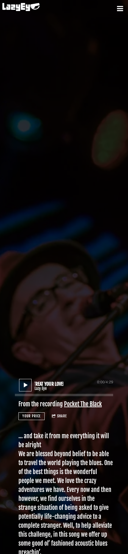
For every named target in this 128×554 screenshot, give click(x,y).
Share (62, 416)
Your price (31, 416)
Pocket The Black (83, 404)
